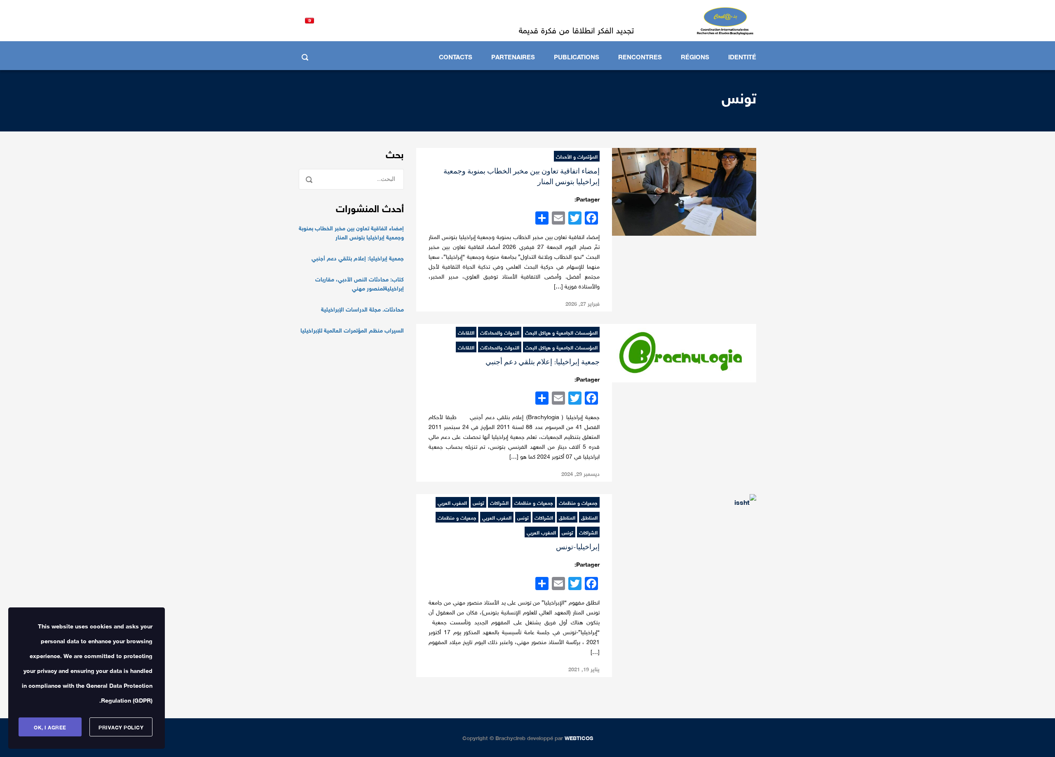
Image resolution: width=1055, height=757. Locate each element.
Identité (742, 56)
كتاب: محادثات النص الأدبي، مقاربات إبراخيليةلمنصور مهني (359, 283)
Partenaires (513, 56)
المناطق (589, 517)
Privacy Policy (120, 726)
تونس (478, 502)
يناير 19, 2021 (584, 668)
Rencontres (640, 56)
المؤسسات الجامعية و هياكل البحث (561, 332)
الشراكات (499, 502)
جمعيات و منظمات (578, 502)
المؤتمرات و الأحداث (577, 156)
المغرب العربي (452, 502)
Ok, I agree (50, 726)
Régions (695, 56)
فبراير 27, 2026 (582, 303)
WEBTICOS (579, 737)
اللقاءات (466, 332)
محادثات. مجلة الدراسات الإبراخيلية (362, 308)
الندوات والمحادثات (499, 332)
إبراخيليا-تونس (578, 547)
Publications (576, 56)
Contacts (455, 56)
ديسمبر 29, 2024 (580, 473)
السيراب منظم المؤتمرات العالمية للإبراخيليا (352, 329)
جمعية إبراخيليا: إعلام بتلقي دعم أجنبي (542, 362)
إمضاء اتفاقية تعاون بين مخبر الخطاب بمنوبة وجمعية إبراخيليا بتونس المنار (351, 232)
